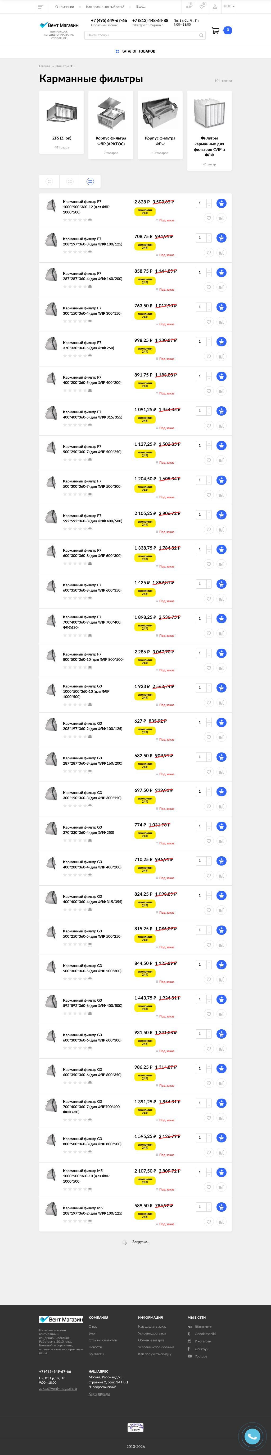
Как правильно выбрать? (105, 7)
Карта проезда (99, 1393)
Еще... (141, 6)
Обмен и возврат (151, 1340)
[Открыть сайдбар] (40, 6)
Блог (92, 1333)
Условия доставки (152, 1333)
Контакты (96, 1354)
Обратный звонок (104, 25)
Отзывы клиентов (103, 1340)
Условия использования (156, 1347)
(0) (90, 219)
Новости (95, 1347)
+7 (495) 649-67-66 (109, 20)
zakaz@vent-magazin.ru (148, 25)
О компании (64, 7)
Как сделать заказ (152, 1326)
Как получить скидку (154, 1354)
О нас (93, 1326)
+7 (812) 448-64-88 (150, 20)
